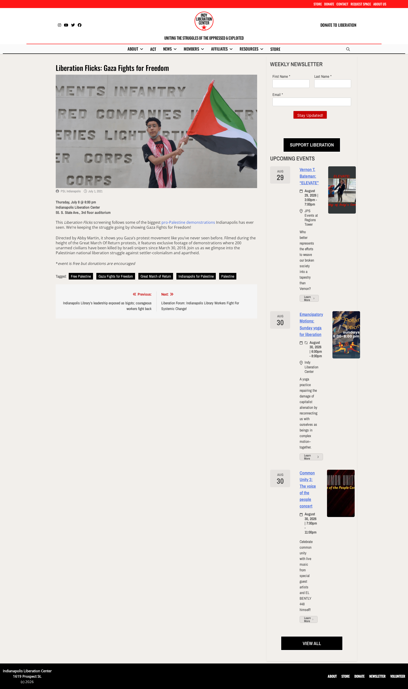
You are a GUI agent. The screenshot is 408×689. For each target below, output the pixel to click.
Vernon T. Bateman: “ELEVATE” (309, 176)
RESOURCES (249, 49)
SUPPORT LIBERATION (312, 145)
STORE (318, 3)
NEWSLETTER (377, 676)
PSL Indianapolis (71, 191)
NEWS (167, 49)
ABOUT (133, 49)
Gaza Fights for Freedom (115, 276)
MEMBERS (191, 49)
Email (276, 94)
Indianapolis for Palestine (196, 276)
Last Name (321, 76)
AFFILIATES (219, 49)
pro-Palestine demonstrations (188, 222)
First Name (280, 76)
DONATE (329, 3)
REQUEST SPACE (361, 3)
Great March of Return (155, 276)
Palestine (227, 276)
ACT (153, 49)
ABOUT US (379, 3)
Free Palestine (81, 276)
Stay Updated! (310, 115)
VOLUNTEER (397, 676)
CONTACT (342, 3)
